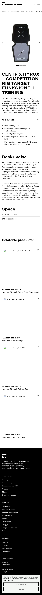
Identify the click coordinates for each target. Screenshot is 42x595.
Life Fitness (6, 506)
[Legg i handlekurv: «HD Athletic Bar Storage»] (37, 298)
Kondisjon (6, 480)
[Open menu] (38, 3)
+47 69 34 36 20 (7, 570)
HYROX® (29, 11)
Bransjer (5, 545)
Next (39, 43)
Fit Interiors (6, 521)
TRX (3, 531)
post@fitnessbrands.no (9, 572)
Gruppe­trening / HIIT (16, 11)
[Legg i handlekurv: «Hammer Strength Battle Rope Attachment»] (37, 250)
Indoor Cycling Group (10, 512)
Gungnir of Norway (9, 528)
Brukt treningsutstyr (9, 495)
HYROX (5, 518)
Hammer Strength (8, 509)
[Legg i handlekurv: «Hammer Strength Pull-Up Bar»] (37, 346)
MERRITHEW (7, 515)
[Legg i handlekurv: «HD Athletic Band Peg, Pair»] (37, 395)
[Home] (12, 4)
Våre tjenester (7, 548)
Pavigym (5, 525)
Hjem (4, 11)
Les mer (10, 580)
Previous (2, 43)
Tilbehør (5, 492)
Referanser (6, 551)
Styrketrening (7, 483)
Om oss (5, 542)
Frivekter (5, 489)
